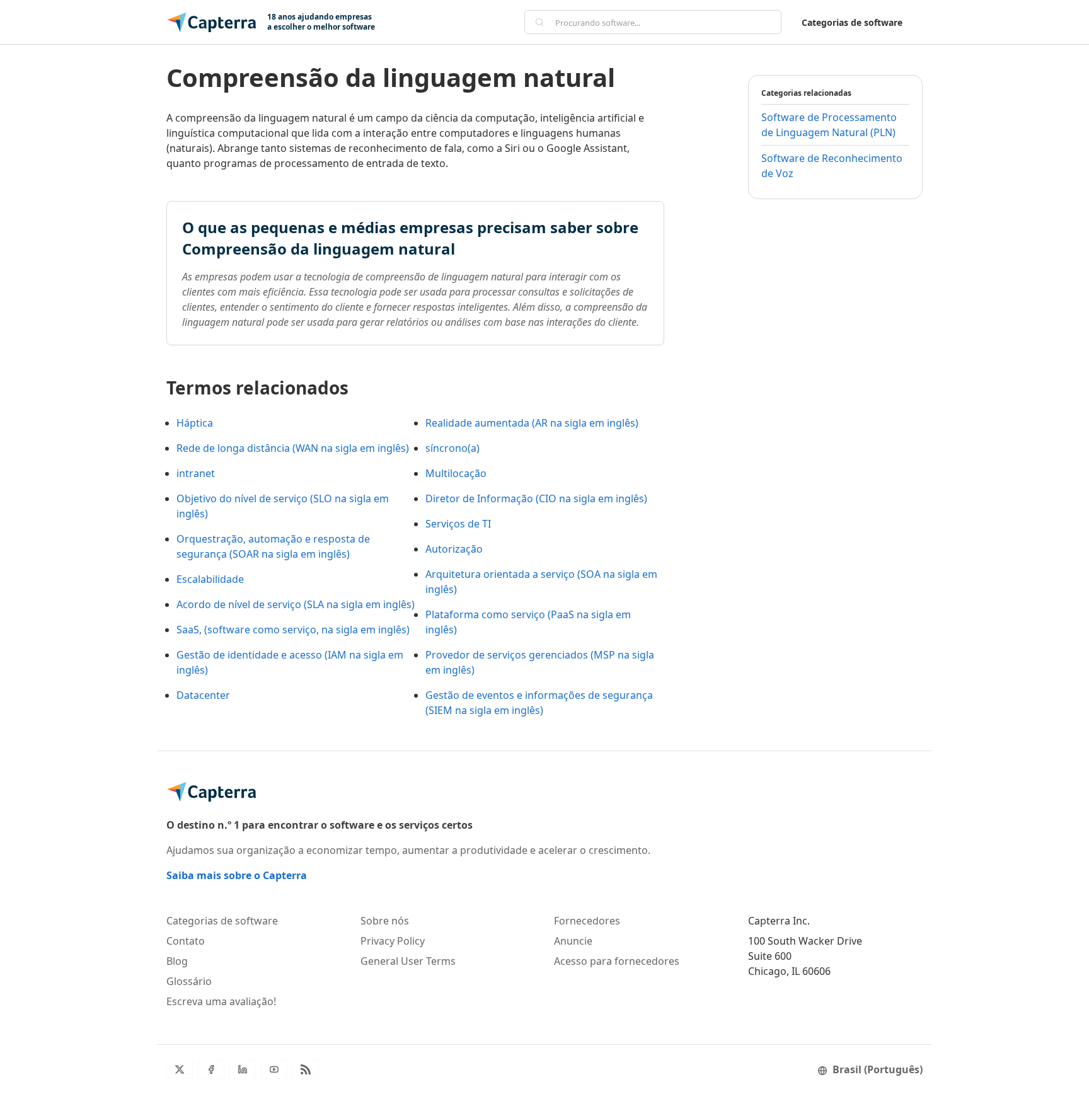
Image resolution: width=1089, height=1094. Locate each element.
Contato (185, 941)
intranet (195, 473)
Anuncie (573, 941)
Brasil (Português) (878, 1069)
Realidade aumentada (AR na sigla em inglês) (531, 423)
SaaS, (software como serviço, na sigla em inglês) (293, 629)
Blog (177, 961)
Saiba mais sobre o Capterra (236, 875)
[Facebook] (211, 1069)
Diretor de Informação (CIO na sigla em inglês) (536, 498)
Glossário (189, 981)
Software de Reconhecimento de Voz (831, 165)
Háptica (194, 423)
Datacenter (203, 695)
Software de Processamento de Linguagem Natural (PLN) (829, 124)
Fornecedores (587, 921)
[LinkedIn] (242, 1069)
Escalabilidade (210, 579)
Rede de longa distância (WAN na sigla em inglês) (292, 448)
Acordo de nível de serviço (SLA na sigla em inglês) (295, 604)
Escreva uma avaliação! (221, 1001)
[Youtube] (274, 1069)
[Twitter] (179, 1069)
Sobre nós (384, 921)
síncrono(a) (452, 448)
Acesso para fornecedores (616, 961)
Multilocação (456, 473)
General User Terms (408, 961)
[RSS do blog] (305, 1069)
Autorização (454, 549)
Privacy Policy (392, 941)
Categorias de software (852, 22)
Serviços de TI (458, 524)
